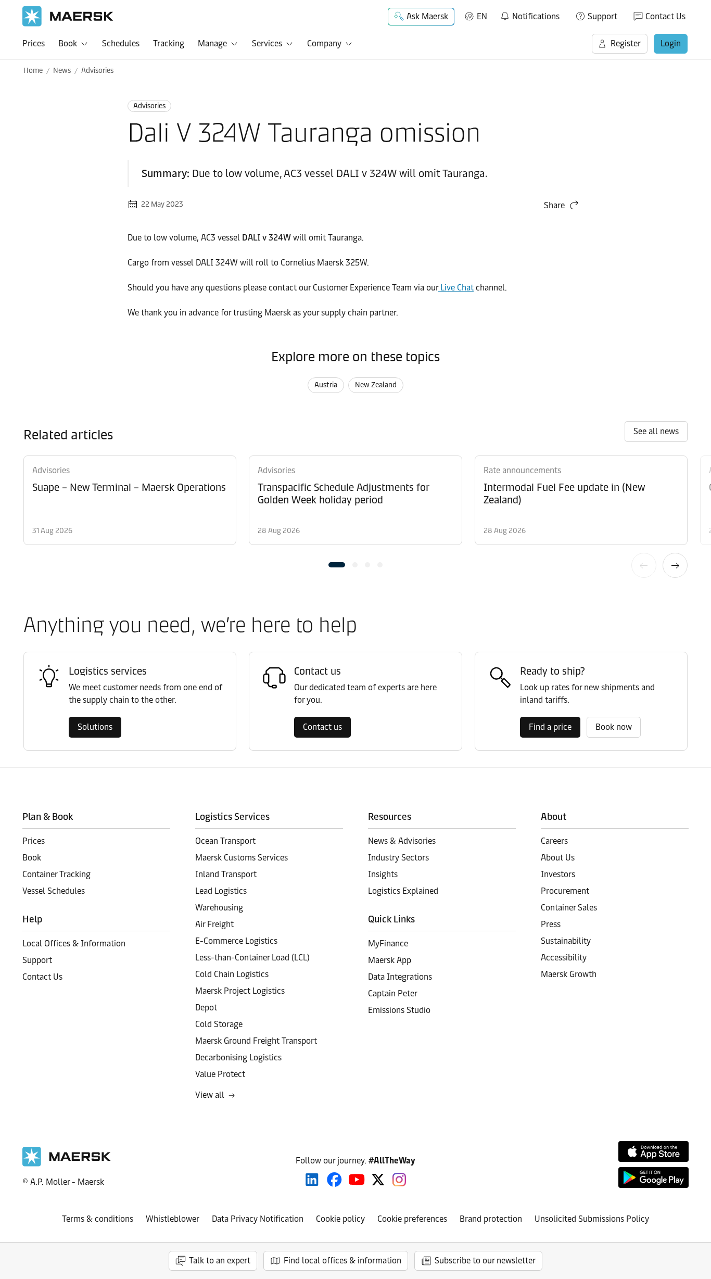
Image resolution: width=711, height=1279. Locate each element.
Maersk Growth (568, 974)
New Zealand (376, 385)
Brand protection (491, 1219)
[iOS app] (653, 1151)
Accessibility (564, 958)
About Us (558, 858)
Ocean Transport (225, 841)
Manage (212, 43)
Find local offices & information (342, 1260)
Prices (33, 43)
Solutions (95, 727)
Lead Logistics (221, 891)
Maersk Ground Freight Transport (256, 1041)
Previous (643, 565)
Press (551, 924)
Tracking (168, 43)
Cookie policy (340, 1219)
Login (671, 43)
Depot (206, 1007)
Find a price (550, 727)
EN (482, 16)
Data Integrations (400, 977)
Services (267, 43)
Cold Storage (219, 1024)
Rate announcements (522, 470)
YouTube (356, 1179)
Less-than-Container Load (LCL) (252, 958)
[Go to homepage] (67, 16)
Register (626, 43)
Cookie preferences (412, 1219)
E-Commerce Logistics (236, 941)
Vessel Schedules (53, 891)
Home (33, 70)
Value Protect (220, 1074)
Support (602, 16)
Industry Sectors (398, 858)
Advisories (97, 70)
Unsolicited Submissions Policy (592, 1219)
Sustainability (566, 941)
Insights (383, 874)
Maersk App (389, 960)
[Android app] (653, 1177)
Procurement (565, 891)
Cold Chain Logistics (232, 974)
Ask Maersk (427, 16)
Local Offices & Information (73, 943)
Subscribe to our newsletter (485, 1260)
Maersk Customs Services (241, 858)
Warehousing (219, 908)
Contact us (322, 727)
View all (209, 1095)
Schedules (120, 43)
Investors (558, 874)
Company (324, 43)
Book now (613, 727)
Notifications (530, 14)
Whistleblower (172, 1219)
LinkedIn (312, 1179)
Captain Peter (392, 993)
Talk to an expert (219, 1260)
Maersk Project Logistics (240, 991)
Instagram (399, 1179)
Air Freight (214, 924)
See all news (656, 431)
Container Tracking (56, 874)
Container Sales (569, 908)
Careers (554, 841)
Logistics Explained (403, 891)
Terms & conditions (97, 1219)
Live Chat (456, 288)
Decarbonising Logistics (238, 1057)
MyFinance (388, 943)
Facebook (334, 1179)
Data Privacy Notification (257, 1219)
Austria (325, 385)
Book (67, 43)
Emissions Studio (399, 1010)
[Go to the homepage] (66, 1164)
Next (675, 565)
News (62, 70)
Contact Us (665, 16)
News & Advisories (402, 841)
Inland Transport (226, 874)
